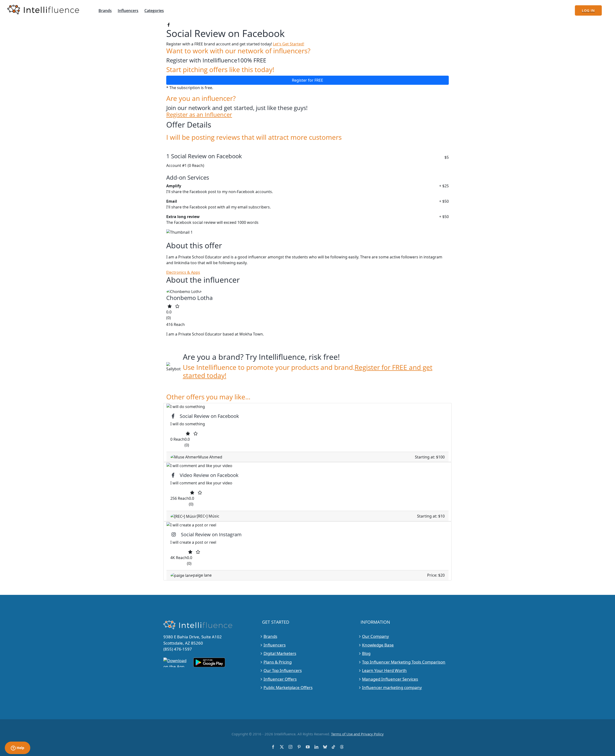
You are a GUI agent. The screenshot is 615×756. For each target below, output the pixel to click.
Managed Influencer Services (390, 679)
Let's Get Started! (288, 44)
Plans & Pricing (278, 662)
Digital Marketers (280, 653)
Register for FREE (307, 80)
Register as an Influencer (199, 114)
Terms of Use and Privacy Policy (357, 734)
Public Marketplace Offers (288, 687)
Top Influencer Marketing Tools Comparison (403, 662)
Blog (366, 653)
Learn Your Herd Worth (384, 670)
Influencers (275, 645)
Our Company (375, 636)
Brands (270, 636)
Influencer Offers (280, 679)
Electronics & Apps (183, 272)
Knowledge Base (378, 645)
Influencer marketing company (392, 687)
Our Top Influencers (283, 670)
